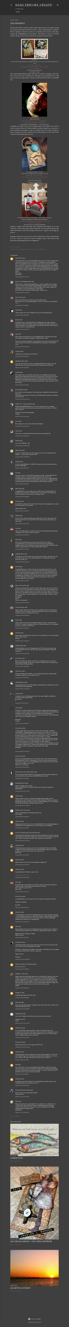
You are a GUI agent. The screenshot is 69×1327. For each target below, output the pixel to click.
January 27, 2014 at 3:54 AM (22, 640)
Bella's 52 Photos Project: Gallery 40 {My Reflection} (34, 121)
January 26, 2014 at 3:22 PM (22, 534)
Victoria (17, 372)
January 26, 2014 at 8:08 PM (22, 615)
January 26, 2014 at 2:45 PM (22, 523)
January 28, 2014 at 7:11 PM (22, 828)
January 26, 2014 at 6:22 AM (22, 426)
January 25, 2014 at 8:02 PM (22, 346)
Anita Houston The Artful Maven (24, 772)
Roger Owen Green (21, 810)
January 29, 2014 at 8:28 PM (22, 997)
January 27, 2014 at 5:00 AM (22, 653)
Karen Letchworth (20, 585)
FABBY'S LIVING (20, 974)
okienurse (18, 1002)
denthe (17, 440)
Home (18, 12)
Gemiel (17, 708)
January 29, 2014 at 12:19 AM (22, 877)
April (16, 1064)
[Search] (58, 4)
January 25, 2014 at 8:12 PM (22, 356)
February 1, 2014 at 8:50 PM (22, 1074)
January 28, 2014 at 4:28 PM (22, 805)
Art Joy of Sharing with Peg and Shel (26, 832)
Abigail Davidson (20, 361)
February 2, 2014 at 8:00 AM (22, 1085)
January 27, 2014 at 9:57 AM (22, 677)
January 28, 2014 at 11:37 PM (22, 864)
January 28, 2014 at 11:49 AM (22, 791)
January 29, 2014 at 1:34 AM (22, 891)
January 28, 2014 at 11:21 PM (22, 855)
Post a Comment (15, 1116)
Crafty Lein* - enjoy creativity (23, 404)
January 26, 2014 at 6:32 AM (22, 436)
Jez (16, 473)
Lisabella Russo (19, 554)
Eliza (16, 926)
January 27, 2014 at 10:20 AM (22, 688)
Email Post (17, 247)
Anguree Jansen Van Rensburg (24, 964)
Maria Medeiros (19, 682)
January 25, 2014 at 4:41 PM (22, 276)
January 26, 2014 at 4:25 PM (22, 562)
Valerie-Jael (18, 450)
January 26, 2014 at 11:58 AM (22, 496)
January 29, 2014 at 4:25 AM (22, 921)
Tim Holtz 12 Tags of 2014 (34, 65)
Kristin (17, 620)
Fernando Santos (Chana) (22, 1090)
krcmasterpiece (19, 389)
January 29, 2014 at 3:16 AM (22, 907)
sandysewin (18, 942)
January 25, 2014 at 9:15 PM (22, 385)
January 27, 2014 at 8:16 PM (22, 723)
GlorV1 (17, 310)
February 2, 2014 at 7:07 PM (22, 1096)
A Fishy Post (16, 1158)
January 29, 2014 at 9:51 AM (22, 937)
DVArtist (17, 461)
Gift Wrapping (17, 249)
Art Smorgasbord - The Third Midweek (31, 1241)
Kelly (16, 1101)
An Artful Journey (20, 1288)
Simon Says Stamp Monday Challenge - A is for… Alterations (34, 66)
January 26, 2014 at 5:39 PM (22, 580)
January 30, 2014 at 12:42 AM (22, 1023)
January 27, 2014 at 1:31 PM (21, 703)
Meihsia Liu (18, 671)
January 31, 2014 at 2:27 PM (22, 1059)
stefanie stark (19, 645)
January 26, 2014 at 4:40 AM (22, 399)
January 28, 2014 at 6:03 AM (22, 751)
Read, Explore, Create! (33, 5)
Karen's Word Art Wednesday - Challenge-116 (34, 122)
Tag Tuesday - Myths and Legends (34, 175)
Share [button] (11, 247)
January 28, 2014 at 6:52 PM (22, 816)
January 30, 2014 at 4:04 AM (22, 1047)
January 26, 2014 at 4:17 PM (22, 549)
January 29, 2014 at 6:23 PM (22, 988)
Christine (17, 351)
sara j (16, 882)
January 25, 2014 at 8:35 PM (22, 367)
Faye (16, 334)
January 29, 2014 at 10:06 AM (22, 959)
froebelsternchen (20, 783)
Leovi (17, 421)
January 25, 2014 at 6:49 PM (22, 329)
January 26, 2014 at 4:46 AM (22, 416)
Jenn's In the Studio (34, 68)
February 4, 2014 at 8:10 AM (22, 1112)
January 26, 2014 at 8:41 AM (22, 468)
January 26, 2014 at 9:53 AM (22, 483)
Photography (28, 249)
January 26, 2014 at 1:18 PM (22, 510)
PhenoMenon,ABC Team (22, 875)
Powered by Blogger (36, 1319)
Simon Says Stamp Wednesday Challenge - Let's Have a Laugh (34, 221)
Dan (16, 528)
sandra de (18, 845)
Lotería (23, 249)
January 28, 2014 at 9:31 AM (22, 778)
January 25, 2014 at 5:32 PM (22, 315)
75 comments (17, 1161)
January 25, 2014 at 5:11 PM (21, 305)
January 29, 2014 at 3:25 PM (22, 969)
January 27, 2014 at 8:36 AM (22, 666)
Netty (17, 539)
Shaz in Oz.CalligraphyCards (23, 281)
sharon (17, 320)
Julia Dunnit (18, 1028)
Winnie (17, 566)
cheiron (17, 796)
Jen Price (18, 501)
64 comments (17, 1244)
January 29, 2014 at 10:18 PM (22, 1008)
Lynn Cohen (18, 297)
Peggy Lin (18, 992)
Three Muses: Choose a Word (34, 178)
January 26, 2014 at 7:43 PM (22, 602)
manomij (18, 633)
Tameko (17, 693)
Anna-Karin (18, 658)
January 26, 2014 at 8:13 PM (22, 628)
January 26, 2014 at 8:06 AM (22, 445)
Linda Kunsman (19, 607)
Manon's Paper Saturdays (34, 223)
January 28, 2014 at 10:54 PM (22, 840)
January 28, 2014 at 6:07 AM (22, 767)
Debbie (17, 515)
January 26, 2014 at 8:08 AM (22, 456)
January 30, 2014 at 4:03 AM (22, 1037)
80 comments (17, 1291)
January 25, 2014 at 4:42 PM (22, 292)
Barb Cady (18, 488)
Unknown (18, 821)
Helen (17, 431)
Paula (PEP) (18, 258)
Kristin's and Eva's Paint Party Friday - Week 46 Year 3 (34, 177)
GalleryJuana (19, 1013)
